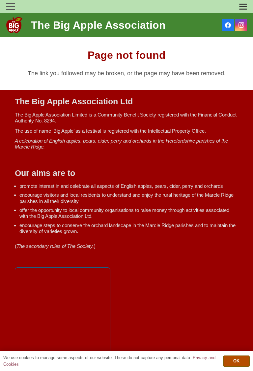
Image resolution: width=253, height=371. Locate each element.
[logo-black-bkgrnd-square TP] (14, 25)
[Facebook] (228, 25)
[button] (10, 6)
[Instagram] (241, 25)
